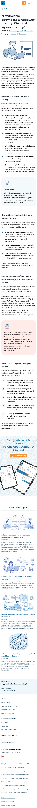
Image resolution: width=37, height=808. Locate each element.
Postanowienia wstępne (8, 805)
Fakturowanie (8, 9)
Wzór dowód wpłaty (6, 792)
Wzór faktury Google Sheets (8, 771)
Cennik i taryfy (5, 702)
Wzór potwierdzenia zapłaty (19, 781)
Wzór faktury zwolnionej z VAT (24, 778)
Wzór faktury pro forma (7, 774)
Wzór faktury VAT (6, 781)
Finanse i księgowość (16, 31)
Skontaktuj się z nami (7, 742)
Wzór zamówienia (19, 785)
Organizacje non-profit (8, 709)
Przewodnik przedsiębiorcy (9, 729)
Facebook (22, 34)
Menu (33, 3)
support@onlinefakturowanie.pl (14, 684)
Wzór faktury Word (18, 767)
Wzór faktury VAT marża (7, 778)
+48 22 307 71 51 (8, 691)
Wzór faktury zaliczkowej (8, 789)
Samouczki (4, 726)
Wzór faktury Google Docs (25, 771)
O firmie (3, 739)
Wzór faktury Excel (6, 767)
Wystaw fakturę (20, 456)
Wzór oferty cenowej (7, 785)
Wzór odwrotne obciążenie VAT (24, 789)
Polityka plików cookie (8, 798)
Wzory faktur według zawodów (9, 764)
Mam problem (5, 722)
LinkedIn (13, 34)
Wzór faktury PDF (24, 764)
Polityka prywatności (7, 801)
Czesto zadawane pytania (9, 706)
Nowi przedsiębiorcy (7, 713)
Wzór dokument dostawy (22, 774)
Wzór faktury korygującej (20, 792)
